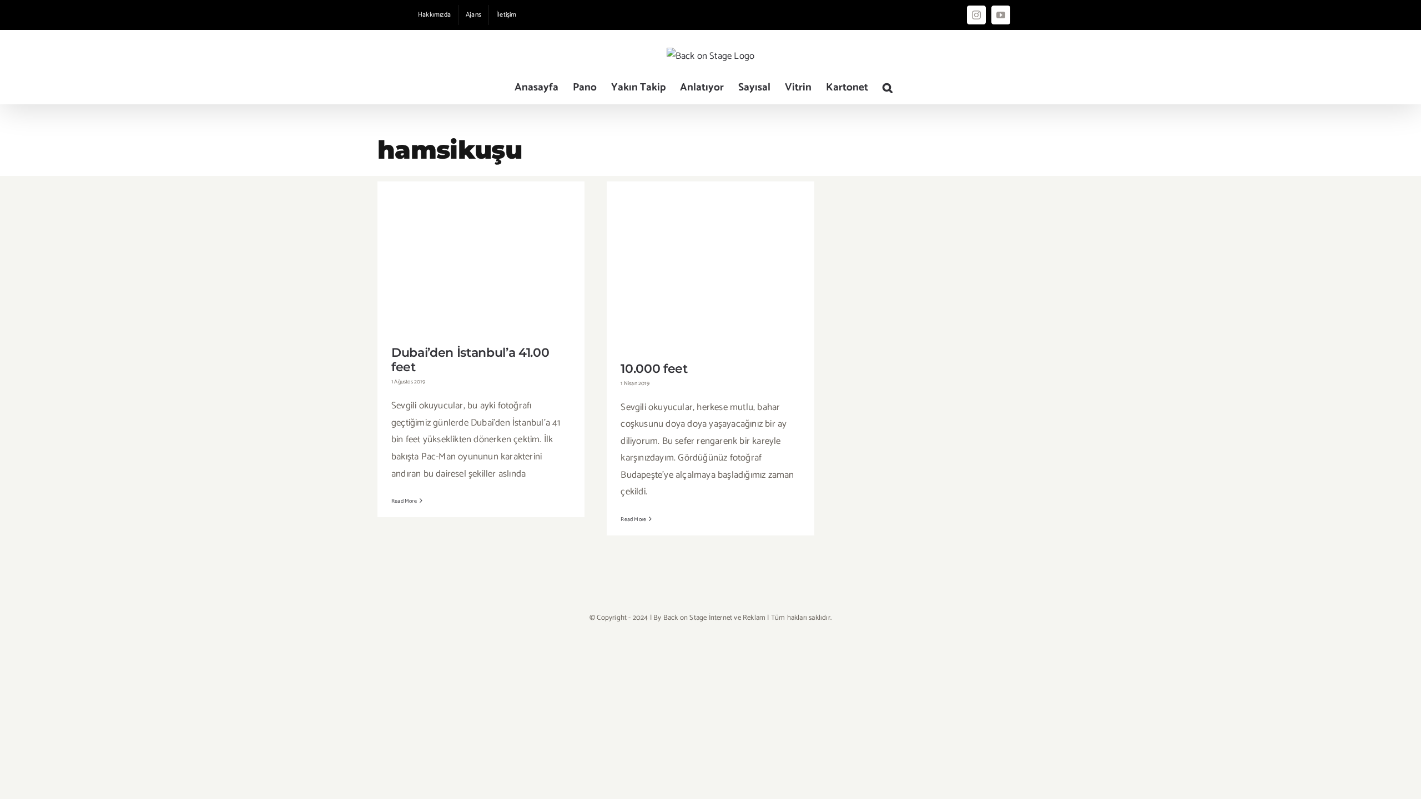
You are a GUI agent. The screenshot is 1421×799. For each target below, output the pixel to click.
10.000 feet (711, 258)
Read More (404, 501)
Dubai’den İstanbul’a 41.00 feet (481, 250)
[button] (888, 88)
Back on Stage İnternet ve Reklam (714, 618)
